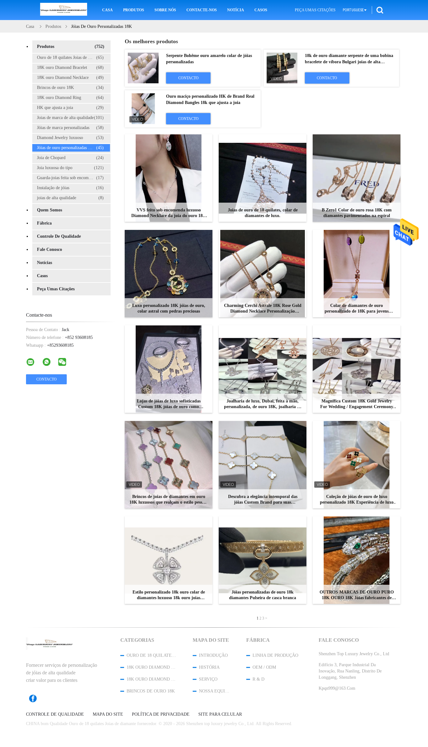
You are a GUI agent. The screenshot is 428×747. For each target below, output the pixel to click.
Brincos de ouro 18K (70, 87)
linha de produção (275, 655)
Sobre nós (165, 10)
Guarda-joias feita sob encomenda (70, 177)
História (209, 667)
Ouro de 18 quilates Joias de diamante (70, 57)
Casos (260, 10)
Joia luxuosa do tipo (70, 167)
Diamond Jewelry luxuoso (70, 137)
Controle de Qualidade (59, 236)
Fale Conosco (49, 249)
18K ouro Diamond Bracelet (70, 67)
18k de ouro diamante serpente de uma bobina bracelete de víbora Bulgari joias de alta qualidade (349, 61)
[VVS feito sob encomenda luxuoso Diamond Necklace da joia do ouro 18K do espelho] (168, 178)
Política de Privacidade (161, 714)
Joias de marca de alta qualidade (70, 117)
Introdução (213, 655)
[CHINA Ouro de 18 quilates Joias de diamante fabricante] (63, 10)
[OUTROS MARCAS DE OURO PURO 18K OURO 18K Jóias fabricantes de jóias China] (356, 560)
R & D (258, 679)
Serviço (208, 679)
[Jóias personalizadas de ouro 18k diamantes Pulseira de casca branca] (262, 560)
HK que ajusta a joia (70, 107)
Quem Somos (49, 210)
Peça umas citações (315, 10)
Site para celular (220, 714)
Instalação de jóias (70, 187)
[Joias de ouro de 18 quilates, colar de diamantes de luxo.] (262, 178)
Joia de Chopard (70, 157)
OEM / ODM (264, 667)
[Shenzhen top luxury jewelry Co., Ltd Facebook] (36, 698)
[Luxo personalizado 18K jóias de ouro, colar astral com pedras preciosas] (168, 273)
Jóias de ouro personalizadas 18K (70, 147)
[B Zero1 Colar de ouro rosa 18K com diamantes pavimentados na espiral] (356, 178)
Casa (107, 10)
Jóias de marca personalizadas (70, 127)
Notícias (44, 262)
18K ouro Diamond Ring (70, 97)
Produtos (133, 10)
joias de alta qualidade (70, 197)
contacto (188, 78)
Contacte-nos (201, 10)
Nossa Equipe (214, 691)
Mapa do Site (108, 714)
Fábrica (44, 223)
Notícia (235, 10)
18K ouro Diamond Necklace (70, 77)
